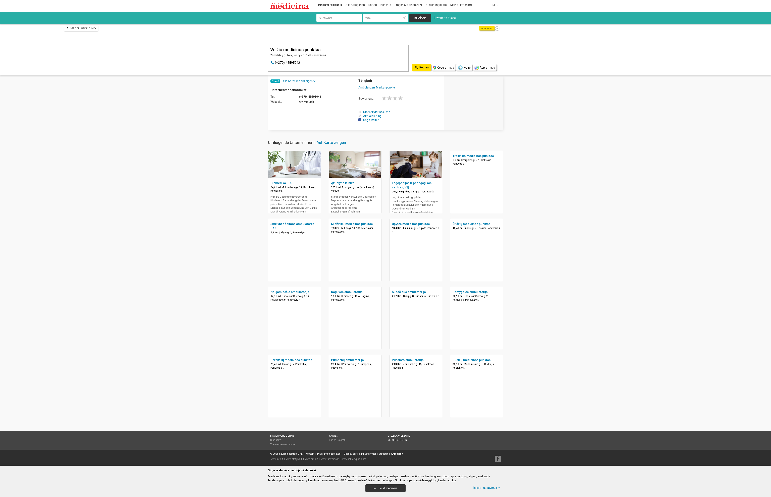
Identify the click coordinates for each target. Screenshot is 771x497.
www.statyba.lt (294, 459)
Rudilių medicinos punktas (472, 360)
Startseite (275, 440)
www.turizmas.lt (330, 459)
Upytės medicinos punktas (411, 224)
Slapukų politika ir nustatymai (360, 453)
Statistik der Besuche (376, 112)
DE (495, 4)
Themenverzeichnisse (282, 444)
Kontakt (310, 453)
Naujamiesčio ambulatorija (289, 292)
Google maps (445, 67)
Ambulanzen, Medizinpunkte (376, 87)
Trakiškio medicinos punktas (473, 156)
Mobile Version (397, 440)
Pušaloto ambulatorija (408, 360)
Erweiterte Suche (445, 17)
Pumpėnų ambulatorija (347, 360)
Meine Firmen (461, 4)
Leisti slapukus (387, 488)
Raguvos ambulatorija (347, 292)
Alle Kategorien (355, 4)
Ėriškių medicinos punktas (471, 224)
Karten (372, 4)
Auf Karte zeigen (331, 142)
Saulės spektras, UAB (291, 453)
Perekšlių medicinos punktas (291, 360)
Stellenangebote (436, 4)
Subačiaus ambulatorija (409, 292)
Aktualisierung (372, 116)
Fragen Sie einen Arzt (408, 4)
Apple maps (487, 67)
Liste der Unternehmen (82, 28)
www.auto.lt (311, 459)
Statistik (383, 453)
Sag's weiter (371, 120)
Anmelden (397, 453)
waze (467, 67)
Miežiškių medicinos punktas (352, 224)
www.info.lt (277, 459)
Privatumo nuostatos (329, 453)
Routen (342, 440)
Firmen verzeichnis (329, 4)
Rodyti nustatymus (485, 487)
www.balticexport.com (354, 459)
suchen (420, 18)
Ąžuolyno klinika (342, 183)
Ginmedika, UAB (282, 183)
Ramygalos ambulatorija (470, 292)
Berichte (385, 4)
